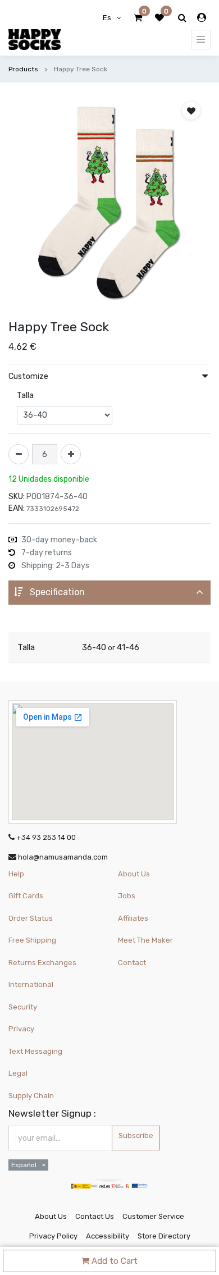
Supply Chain (31, 1095)
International (30, 984)
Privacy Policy (53, 1236)
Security (22, 1007)
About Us (134, 874)
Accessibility (107, 1236)
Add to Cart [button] (113, 1261)
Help (16, 874)
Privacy (21, 1029)
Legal (18, 1073)
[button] (191, 110)
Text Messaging (35, 1051)
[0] (138, 18)
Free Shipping (32, 940)
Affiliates (133, 918)
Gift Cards (25, 896)
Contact (132, 962)
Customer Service (153, 1216)
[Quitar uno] (18, 454)
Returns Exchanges (42, 962)
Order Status (30, 918)
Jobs (126, 896)
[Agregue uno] (71, 454)
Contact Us (94, 1216)
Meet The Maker (145, 940)
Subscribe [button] (135, 1135)
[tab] (109, 593)
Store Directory (164, 1236)
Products (23, 69)
